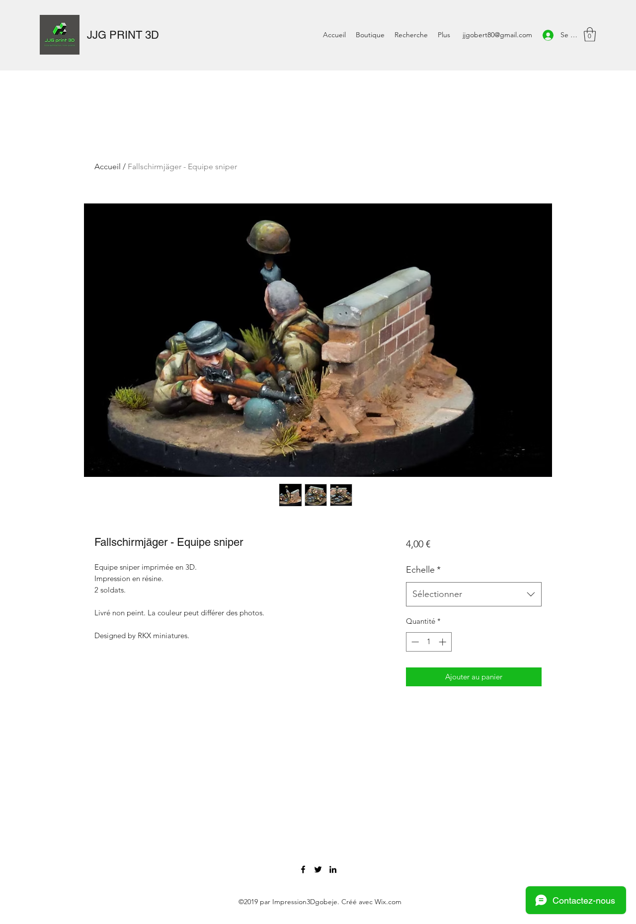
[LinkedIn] (333, 869)
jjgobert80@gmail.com (497, 34)
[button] (590, 34)
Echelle (423, 569)
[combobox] (474, 594)
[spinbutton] (428, 642)
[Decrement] (414, 642)
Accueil (107, 166)
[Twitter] (318, 869)
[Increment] (443, 642)
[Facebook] (303, 869)
